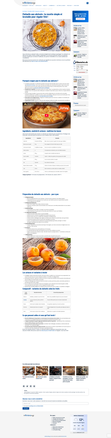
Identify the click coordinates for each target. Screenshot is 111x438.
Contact (54, 423)
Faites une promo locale (58, 417)
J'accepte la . (33, 406)
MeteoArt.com (80, 432)
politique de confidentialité (36, 406)
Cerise (25, 300)
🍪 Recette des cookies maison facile (41, 377)
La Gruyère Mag (56, 429)
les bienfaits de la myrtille (46, 96)
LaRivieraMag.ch (48, 436)
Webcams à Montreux (57, 427)
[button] (87, 3)
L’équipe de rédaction (57, 419)
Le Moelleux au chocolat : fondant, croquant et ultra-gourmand (55, 378)
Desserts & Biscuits (39, 11)
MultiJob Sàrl (63, 436)
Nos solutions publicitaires (59, 420)
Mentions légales (56, 421)
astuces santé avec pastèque (41, 88)
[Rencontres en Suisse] (80, 73)
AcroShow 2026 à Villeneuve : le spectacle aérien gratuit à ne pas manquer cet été (81, 30)
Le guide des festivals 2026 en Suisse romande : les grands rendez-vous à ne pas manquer (82, 43)
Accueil (24, 8)
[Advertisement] (47, 71)
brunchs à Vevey (30, 85)
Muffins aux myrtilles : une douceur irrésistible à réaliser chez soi (82, 378)
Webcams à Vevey (57, 428)
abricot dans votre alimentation (39, 61)
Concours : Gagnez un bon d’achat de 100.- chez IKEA (82, 56)
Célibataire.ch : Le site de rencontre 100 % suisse (82, 37)
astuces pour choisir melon (48, 330)
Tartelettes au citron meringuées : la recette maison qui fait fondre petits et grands (68, 379)
